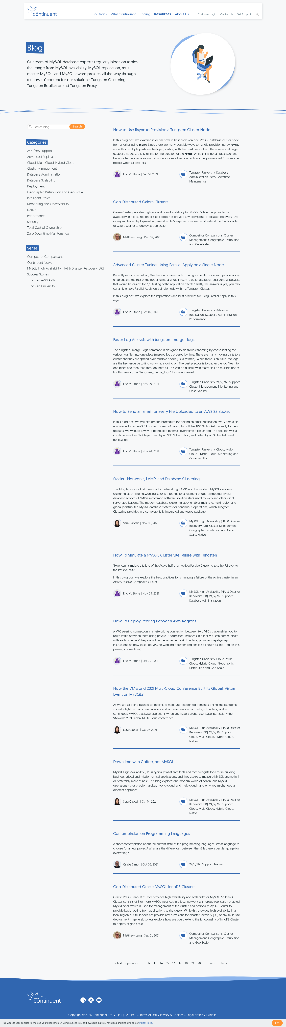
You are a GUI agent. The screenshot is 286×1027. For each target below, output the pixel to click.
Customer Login (207, 14)
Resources (162, 14)
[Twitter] (91, 1000)
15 (167, 963)
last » (224, 963)
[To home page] (44, 997)
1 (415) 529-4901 (126, 1015)
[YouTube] (99, 1000)
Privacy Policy (146, 1022)
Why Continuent (123, 14)
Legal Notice (195, 1015)
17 (180, 963)
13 (155, 963)
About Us (182, 14)
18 (186, 963)
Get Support (244, 14)
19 (192, 963)
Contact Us (226, 14)
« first (118, 963)
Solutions (100, 14)
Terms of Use (148, 1015)
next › (213, 963)
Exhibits (211, 1015)
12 (149, 963)
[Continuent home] (42, 11)
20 (199, 963)
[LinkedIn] (83, 1000)
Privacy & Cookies (171, 1015)
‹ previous (132, 963)
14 (161, 963)
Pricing (145, 14)
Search (257, 14)
